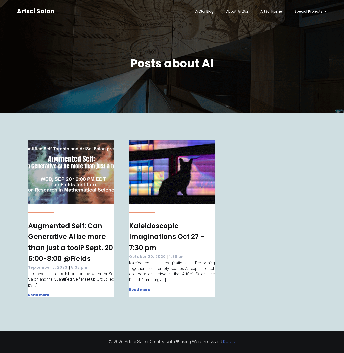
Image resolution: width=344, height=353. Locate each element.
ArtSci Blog (204, 11)
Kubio (229, 341)
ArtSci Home (271, 11)
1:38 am (177, 256)
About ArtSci (237, 11)
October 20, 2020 (147, 256)
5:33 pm (79, 267)
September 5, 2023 (47, 267)
